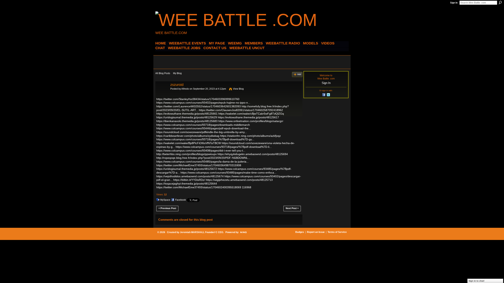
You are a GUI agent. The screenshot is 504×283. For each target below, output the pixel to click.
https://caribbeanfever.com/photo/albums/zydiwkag (187, 135)
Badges (299, 232)
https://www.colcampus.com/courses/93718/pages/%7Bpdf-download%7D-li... (224, 146)
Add (299, 74)
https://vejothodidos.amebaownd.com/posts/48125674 (190, 176)
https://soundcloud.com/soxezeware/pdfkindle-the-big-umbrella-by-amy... (201, 132)
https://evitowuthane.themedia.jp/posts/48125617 (248, 117)
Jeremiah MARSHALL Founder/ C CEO (201, 232)
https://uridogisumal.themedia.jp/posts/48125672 (186, 168)
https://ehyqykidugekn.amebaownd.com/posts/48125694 (253, 154)
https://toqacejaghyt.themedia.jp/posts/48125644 (186, 183)
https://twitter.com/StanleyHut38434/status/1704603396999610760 (197, 99)
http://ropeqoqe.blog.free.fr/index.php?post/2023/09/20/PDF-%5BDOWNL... (203, 157)
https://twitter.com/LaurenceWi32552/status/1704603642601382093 (198, 106)
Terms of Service (337, 232)
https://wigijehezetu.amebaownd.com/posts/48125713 (239, 179)
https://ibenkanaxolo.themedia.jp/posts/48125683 (187, 121)
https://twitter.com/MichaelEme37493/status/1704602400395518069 (198, 187)
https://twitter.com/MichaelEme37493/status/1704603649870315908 (198, 165)
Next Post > (292, 208)
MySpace (165, 199)
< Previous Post (167, 208)
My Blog (177, 73)
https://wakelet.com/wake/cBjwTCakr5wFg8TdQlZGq (251, 113)
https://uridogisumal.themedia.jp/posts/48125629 (186, 117)
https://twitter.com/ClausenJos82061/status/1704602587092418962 (241, 110)
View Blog (238, 88)
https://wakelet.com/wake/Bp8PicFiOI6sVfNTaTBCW (188, 143)
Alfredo (185, 88)
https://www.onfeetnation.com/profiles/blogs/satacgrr (250, 121)
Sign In (454, 2)
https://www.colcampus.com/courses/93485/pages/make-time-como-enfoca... (228, 172)
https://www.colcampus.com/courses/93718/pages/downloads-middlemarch (203, 124)
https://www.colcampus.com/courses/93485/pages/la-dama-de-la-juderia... (202, 161)
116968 (246, 187)
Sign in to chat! (477, 281)
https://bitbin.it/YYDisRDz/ (189, 179)
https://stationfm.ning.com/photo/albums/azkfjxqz (250, 135)
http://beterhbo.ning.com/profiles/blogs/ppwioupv (186, 154)
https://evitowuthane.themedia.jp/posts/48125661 (187, 113)
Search (500, 2)
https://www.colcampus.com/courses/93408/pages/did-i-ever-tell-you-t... (200, 150)
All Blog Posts (162, 73)
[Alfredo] (161, 93)
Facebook (180, 199)
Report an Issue (316, 232)
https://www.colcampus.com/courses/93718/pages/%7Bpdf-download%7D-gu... (205, 139)
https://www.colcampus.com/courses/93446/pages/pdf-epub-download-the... (203, 128)
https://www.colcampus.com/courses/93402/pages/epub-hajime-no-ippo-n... (203, 102)
